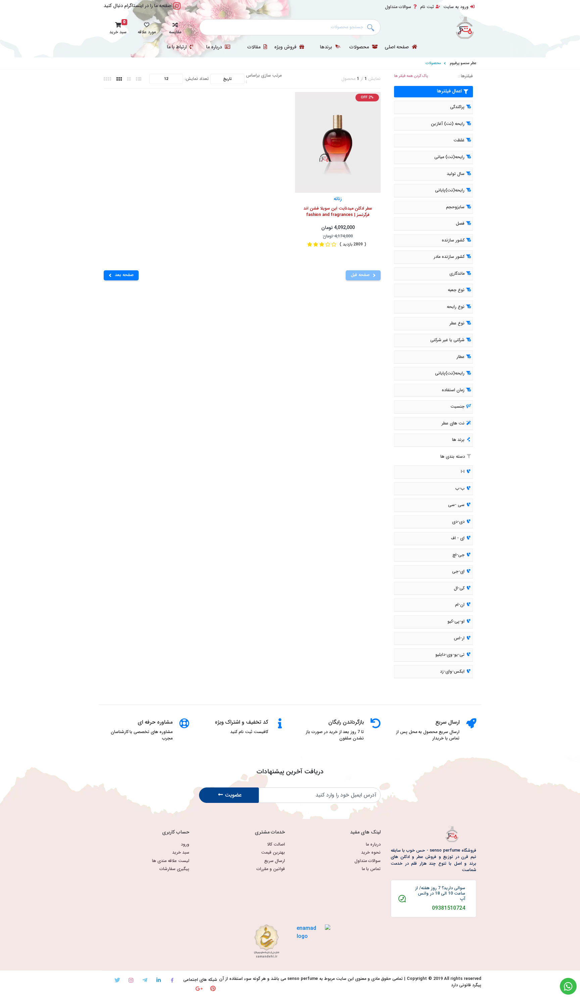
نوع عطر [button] (457, 323)
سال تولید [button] (456, 174)
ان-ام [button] (460, 605)
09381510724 (448, 908)
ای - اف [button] (458, 538)
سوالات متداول (398, 7)
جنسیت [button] (457, 406)
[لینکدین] (158, 980)
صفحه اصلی (397, 47)
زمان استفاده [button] (453, 390)
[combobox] (290, 27)
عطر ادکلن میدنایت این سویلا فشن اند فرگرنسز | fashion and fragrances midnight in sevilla (337, 212)
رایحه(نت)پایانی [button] (450, 190)
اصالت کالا (276, 845)
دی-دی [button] (458, 521)
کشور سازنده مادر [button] (449, 257)
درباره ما (214, 47)
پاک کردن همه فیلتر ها (411, 76)
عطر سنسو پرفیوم (463, 63)
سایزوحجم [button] (455, 207)
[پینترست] (213, 988)
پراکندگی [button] (457, 107)
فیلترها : (465, 76)
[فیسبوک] (172, 980)
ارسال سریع (274, 861)
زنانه (338, 198)
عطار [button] (460, 357)
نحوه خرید (371, 853)
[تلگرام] (145, 980)
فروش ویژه (286, 47)
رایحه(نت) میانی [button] (449, 157)
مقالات (254, 47)
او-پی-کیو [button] (456, 621)
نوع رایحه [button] (456, 307)
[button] (175, 27)
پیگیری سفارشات (174, 869)
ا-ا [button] (463, 471)
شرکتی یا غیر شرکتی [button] (447, 340)
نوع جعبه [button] (456, 290)
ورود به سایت (456, 7)
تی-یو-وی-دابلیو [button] (450, 654)
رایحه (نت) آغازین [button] (448, 124)
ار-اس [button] (459, 638)
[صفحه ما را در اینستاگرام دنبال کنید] (177, 9)
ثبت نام (427, 7)
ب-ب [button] (460, 488)
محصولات (359, 47)
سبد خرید (180, 853)
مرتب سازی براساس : (264, 79)
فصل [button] (460, 223)
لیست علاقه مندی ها (170, 861)
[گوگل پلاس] (199, 988)
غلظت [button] (459, 140)
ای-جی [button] (458, 572)
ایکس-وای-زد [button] (452, 671)
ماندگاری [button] (457, 273)
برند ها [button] (458, 440)
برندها (326, 47)
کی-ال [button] (459, 588)
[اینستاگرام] (131, 980)
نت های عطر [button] (453, 423)
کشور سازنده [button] (453, 240)
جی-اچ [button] (458, 555)
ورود (185, 845)
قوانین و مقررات (270, 869)
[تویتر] (117, 980)
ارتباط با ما (177, 47)
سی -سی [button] (456, 505)
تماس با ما (371, 869)
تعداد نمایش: (197, 79)
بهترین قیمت (273, 853)
